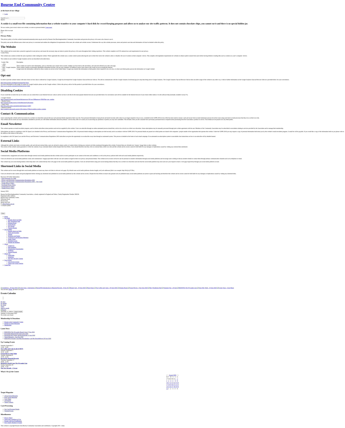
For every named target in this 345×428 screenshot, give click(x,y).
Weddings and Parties (14, 236)
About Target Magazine (11, 396)
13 (172, 383)
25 (169, 387)
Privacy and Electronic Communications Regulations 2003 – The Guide (22, 181)
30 (178, 387)
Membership (7, 325)
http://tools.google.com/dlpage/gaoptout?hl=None (15, 82)
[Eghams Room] (123, 288)
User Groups (8, 260)
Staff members (12, 247)
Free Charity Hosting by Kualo (13, 422)
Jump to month (5, 308)
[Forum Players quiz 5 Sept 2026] (138, 288)
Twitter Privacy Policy (8, 183)
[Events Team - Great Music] (225, 288)
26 (170, 387)
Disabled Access (12, 241)
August (171, 375)
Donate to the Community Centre (13, 322)
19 (170, 385)
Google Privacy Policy (8, 186)
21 (174, 385)
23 (178, 385)
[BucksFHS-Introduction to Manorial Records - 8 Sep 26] (52, 288)
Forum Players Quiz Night (9, 353)
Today (2, 306)
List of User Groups (13, 262)
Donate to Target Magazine (12, 323)
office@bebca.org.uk (8, 204)
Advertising (7, 400)
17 (167, 385)
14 (174, 383)
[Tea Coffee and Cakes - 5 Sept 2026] (106, 288)
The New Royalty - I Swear (9, 368)
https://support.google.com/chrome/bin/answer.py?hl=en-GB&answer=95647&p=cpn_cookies (27, 99)
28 (174, 387)
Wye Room (11, 226)
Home (6, 216)
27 (172, 387)
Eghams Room (12, 223)
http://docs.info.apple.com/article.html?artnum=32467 (16, 106)
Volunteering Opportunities (15, 249)
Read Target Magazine (10, 397)
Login (6, 14)
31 (167, 388)
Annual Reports (12, 252)
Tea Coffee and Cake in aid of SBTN (12, 349)
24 (167, 387)
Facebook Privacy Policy (9, 185)
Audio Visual (11, 239)
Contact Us (11, 245)
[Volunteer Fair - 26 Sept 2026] (169, 288)
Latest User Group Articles (15, 263)
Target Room (11, 224)
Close (2, 213)
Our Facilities (8, 229)
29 (176, 387)
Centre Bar (7, 265)
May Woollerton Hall (14, 221)
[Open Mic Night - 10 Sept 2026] (207, 288)
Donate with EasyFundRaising (13, 421)
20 (172, 385)
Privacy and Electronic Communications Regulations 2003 (18, 180)
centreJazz (11, 257)
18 (169, 385)
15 (176, 383)
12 (170, 383)
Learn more (48, 27)
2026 (174, 375)
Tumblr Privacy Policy (8, 188)
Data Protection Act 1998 (9, 178)
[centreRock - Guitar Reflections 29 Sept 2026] (9, 288)
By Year (3, 302)
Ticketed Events (8, 411)
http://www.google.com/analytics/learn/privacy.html (15, 86)
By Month (4, 303)
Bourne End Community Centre (28, 4)
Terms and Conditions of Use (12, 419)
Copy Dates (7, 399)
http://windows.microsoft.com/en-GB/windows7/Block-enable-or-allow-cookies (23, 109)
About (6, 244)
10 (167, 383)
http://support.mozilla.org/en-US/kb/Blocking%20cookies (17, 102)
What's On (7, 254)
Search (3, 18)
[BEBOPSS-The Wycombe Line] (187, 288)
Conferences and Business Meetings (18, 237)
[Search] (3, 310)
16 (178, 383)
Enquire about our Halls (14, 220)
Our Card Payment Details (11, 409)
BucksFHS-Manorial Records (10, 358)
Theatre (10, 234)
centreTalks (11, 255)
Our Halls (7, 218)
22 (176, 385)
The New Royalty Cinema (15, 258)
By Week (3, 305)
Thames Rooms (12, 228)
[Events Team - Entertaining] (26, 288)
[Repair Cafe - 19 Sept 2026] (77, 288)
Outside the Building (14, 242)
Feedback (10, 250)
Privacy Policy (8, 418)
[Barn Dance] (90, 288)
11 (169, 383)
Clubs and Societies (13, 233)
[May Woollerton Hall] (155, 288)
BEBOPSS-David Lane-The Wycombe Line (14, 363)
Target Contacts (8, 402)
